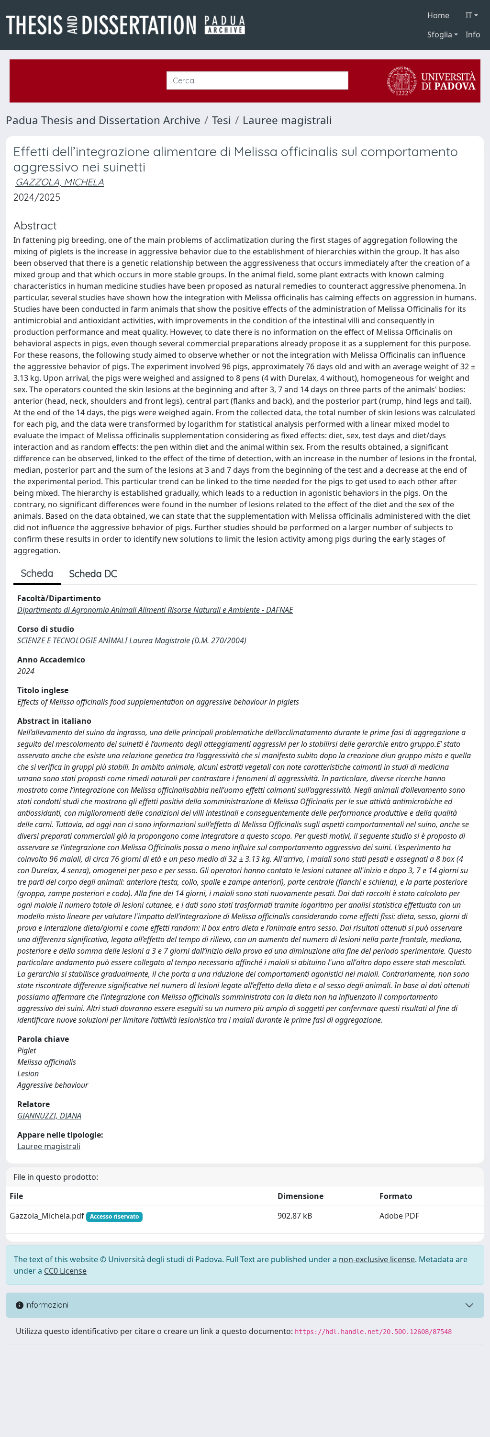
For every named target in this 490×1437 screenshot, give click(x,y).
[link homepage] (129, 24)
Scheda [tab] (37, 573)
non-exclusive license (377, 1259)
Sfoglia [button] (439, 34)
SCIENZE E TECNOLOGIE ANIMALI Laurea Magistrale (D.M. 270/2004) (131, 640)
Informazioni (45, 1305)
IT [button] (469, 15)
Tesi (221, 120)
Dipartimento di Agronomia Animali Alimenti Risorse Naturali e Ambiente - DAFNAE (155, 609)
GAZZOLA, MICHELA (59, 182)
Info (473, 34)
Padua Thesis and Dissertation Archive (103, 120)
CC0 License (65, 1271)
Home (438, 15)
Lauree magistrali (287, 120)
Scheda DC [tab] (93, 574)
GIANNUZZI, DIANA (49, 1115)
